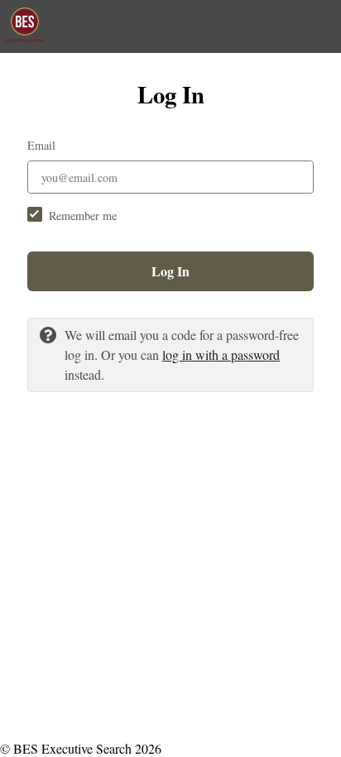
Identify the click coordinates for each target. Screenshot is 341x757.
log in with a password (221, 354)
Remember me (83, 215)
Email (41, 145)
